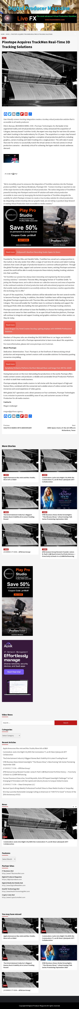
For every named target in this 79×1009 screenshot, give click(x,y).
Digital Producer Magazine (39, 8)
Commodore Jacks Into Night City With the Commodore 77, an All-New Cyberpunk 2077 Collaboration (58, 479)
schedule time (8, 340)
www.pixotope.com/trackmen (41, 344)
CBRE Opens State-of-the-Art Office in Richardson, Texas (61, 427)
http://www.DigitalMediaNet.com (13, 885)
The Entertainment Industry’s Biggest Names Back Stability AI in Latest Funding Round (18, 517)
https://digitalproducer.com (12, 879)
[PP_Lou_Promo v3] (39, 226)
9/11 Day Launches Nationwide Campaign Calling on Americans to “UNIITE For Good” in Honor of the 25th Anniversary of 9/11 (39, 793)
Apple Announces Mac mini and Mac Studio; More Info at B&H (25, 748)
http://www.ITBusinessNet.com (13, 873)
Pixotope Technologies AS (45, 126)
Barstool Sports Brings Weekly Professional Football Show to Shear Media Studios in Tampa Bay (38, 788)
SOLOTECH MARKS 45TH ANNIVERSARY (17, 426)
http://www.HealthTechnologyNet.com (16, 891)
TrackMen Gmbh (29, 131)
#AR (31, 126)
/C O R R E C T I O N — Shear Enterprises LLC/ (19, 784)
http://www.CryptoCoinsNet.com (13, 897)
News (4, 38)
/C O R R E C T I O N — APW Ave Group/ (16, 552)
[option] (39, 828)
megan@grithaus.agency (13, 411)
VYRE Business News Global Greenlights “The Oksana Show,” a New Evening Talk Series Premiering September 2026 (57, 517)
